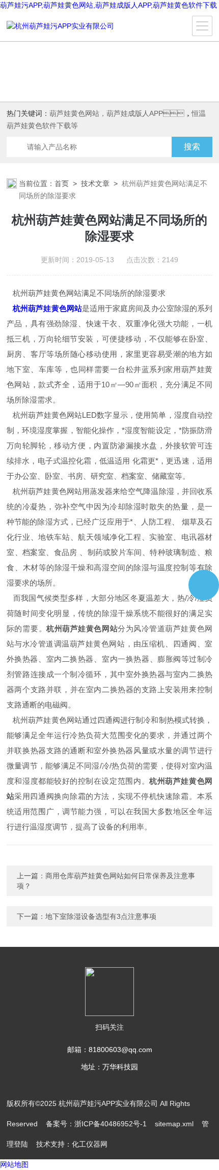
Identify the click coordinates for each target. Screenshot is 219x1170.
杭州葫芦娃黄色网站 (47, 308)
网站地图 (14, 1164)
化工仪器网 (89, 1144)
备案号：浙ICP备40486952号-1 (96, 1124)
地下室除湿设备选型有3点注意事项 (100, 916)
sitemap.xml (174, 1124)
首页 (61, 183)
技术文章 (95, 183)
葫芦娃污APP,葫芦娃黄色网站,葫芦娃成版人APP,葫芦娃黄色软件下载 (108, 5)
